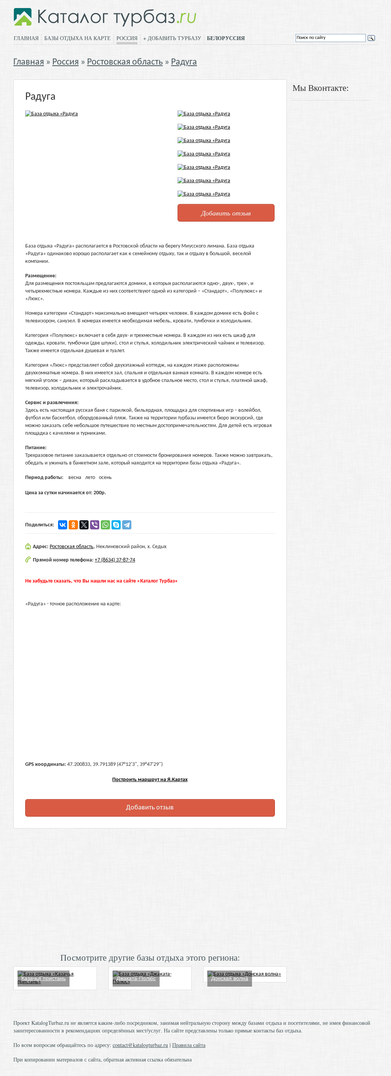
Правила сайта (188, 1044)
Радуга (184, 62)
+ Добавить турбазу (172, 38)
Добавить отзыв (226, 212)
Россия (126, 38)
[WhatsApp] (105, 524)
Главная (26, 38)
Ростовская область (125, 62)
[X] (84, 524)
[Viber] (94, 524)
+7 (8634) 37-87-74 (115, 560)
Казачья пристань (43, 978)
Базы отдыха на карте (77, 38)
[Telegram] (126, 524)
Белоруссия (226, 38)
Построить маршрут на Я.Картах (149, 780)
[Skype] (116, 524)
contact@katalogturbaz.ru (140, 1044)
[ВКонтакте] (62, 524)
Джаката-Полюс (136, 978)
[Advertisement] (150, 889)
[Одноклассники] (73, 524)
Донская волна (229, 978)
